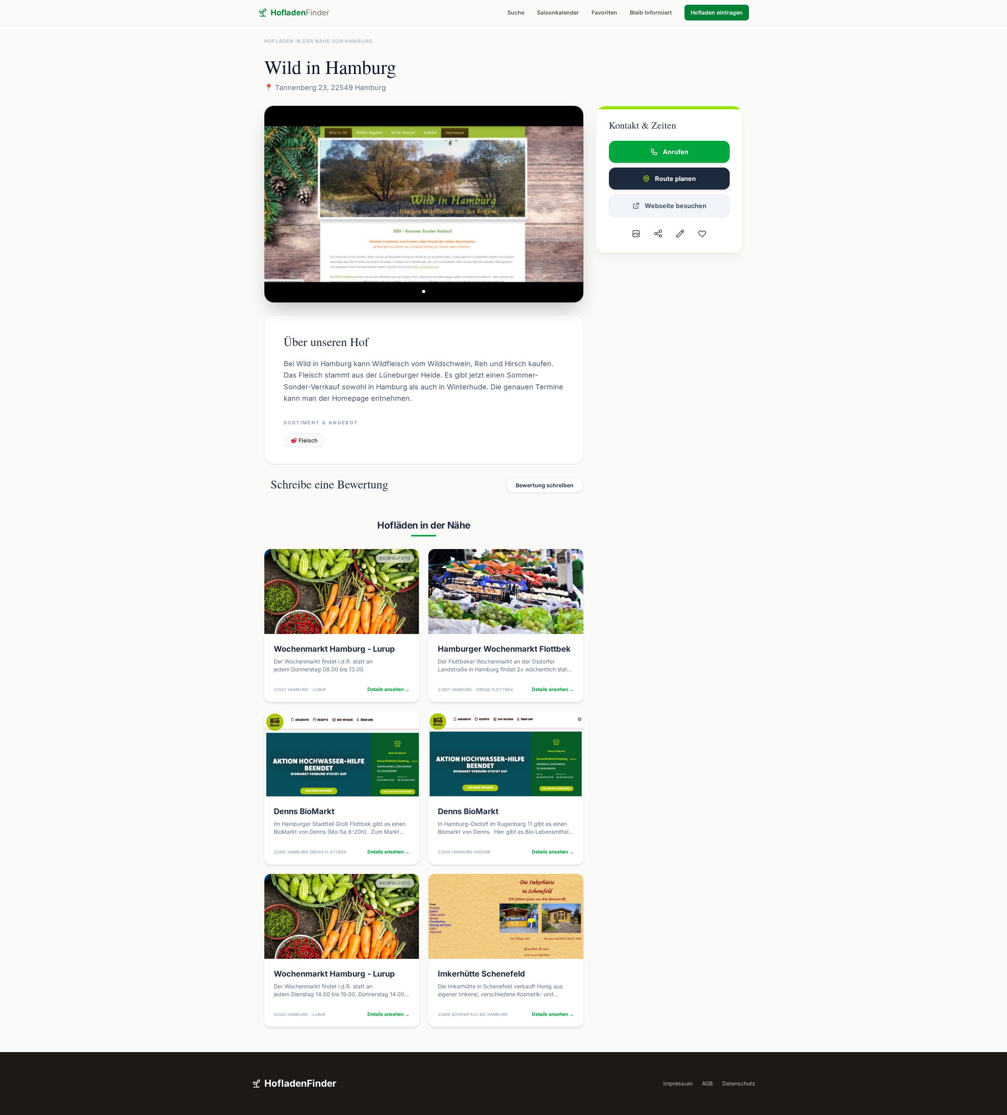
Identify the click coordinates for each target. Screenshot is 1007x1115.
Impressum (677, 1083)
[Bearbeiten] (680, 234)
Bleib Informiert (651, 12)
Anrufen (675, 152)
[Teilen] (658, 234)
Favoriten (604, 12)
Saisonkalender (558, 12)
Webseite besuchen (675, 206)
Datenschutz (738, 1083)
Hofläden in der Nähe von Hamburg (318, 41)
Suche (515, 12)
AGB (707, 1083)
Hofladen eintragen (717, 12)
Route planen (675, 178)
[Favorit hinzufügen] (702, 234)
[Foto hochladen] (636, 234)
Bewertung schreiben (545, 485)
